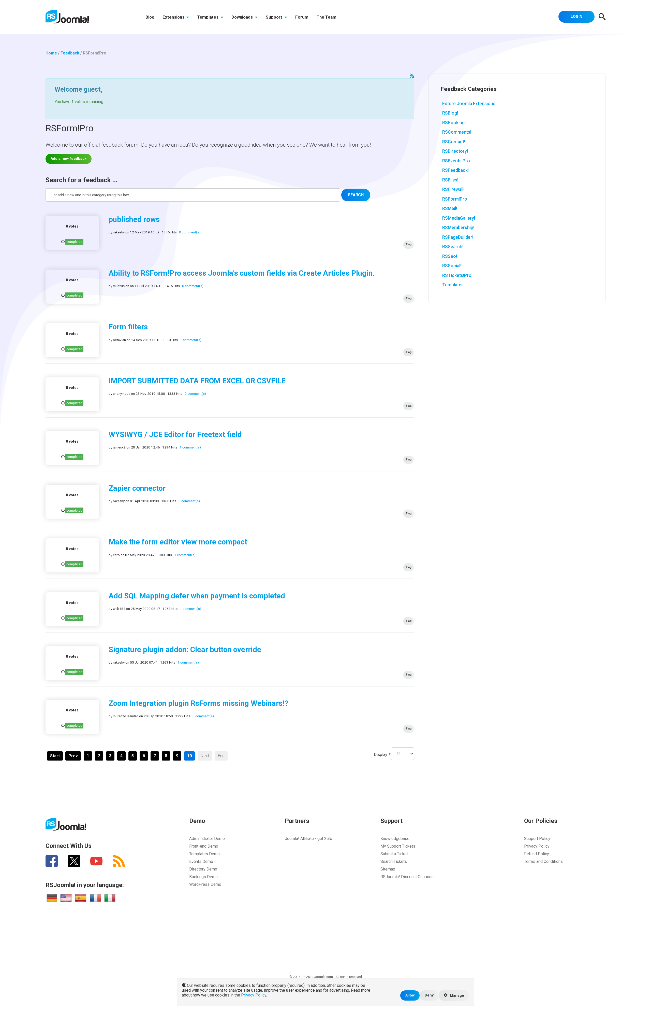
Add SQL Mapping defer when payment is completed (197, 596)
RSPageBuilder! (457, 237)
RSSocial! (451, 265)
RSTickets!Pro (456, 275)
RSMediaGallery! (458, 218)
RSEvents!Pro (456, 160)
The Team (326, 17)
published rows (134, 219)
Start (55, 755)
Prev (73, 755)
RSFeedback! (455, 170)
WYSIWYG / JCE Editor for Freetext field (175, 434)
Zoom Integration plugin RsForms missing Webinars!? (198, 703)
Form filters (128, 326)
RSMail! (449, 208)
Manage (456, 995)
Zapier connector (137, 488)
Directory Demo (203, 869)
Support (274, 17)
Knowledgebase (394, 838)
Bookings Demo (203, 876)
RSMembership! (458, 227)
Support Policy (537, 838)
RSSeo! (449, 256)
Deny (429, 995)
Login (576, 16)
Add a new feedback (68, 159)
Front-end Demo (203, 846)
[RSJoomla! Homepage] (67, 16)
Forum (301, 17)
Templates (208, 17)
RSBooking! (454, 122)
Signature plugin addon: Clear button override (185, 649)
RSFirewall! (453, 189)
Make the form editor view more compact (178, 542)
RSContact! (453, 141)
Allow (410, 995)
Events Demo (201, 861)
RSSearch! (452, 246)
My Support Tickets (397, 846)
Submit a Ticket (394, 853)
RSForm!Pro (454, 199)
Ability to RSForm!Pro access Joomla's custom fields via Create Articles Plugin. (242, 273)
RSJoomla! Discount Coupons (407, 876)
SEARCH (356, 194)
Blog (149, 17)
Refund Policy (536, 853)
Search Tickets (393, 861)
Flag (408, 244)
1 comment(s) (190, 340)
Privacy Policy (537, 846)
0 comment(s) (189, 232)
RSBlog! (450, 113)
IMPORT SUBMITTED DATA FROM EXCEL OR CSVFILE (197, 380)
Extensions (173, 17)
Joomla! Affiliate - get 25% (308, 838)
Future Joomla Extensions (468, 103)
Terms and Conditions (543, 861)
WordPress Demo (205, 884)
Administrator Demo (207, 838)
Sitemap (387, 869)
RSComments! (456, 132)
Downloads (242, 17)
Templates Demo (204, 853)
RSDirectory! (455, 151)
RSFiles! (450, 179)
